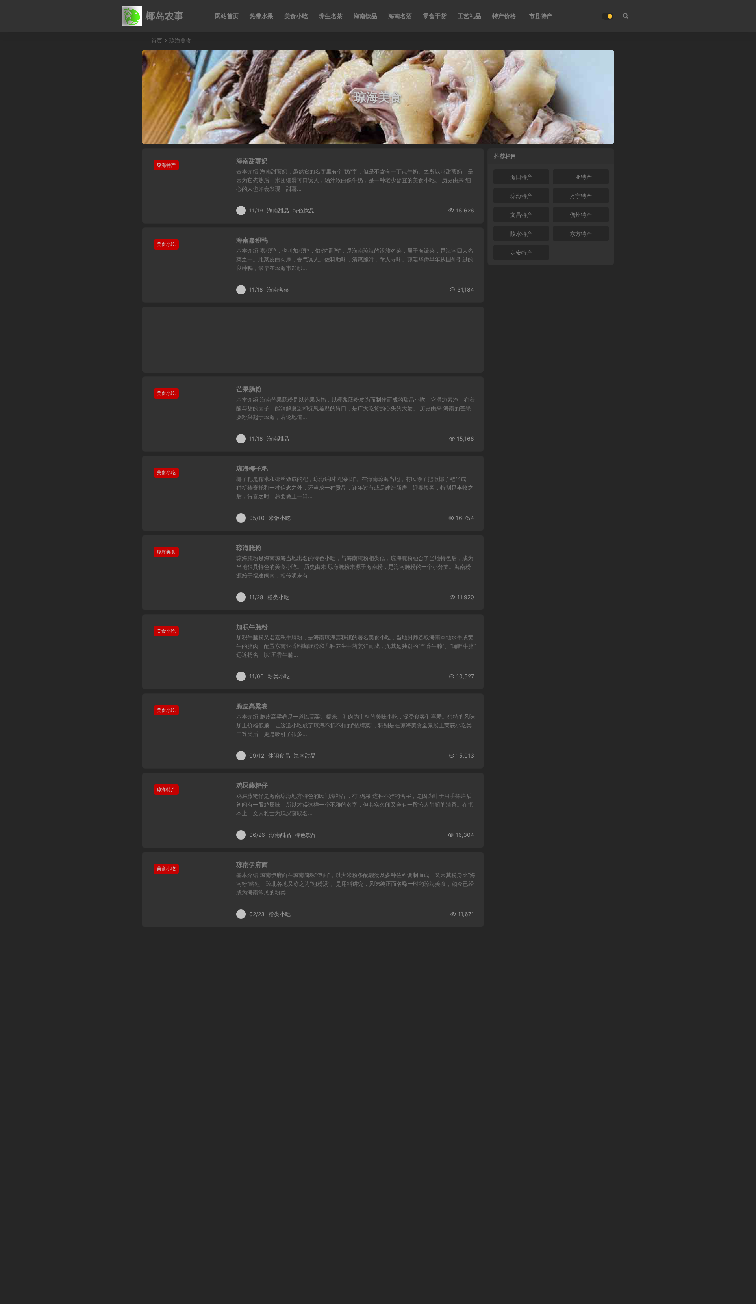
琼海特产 (166, 165)
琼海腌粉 (248, 547)
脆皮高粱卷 (252, 706)
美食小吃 (296, 16)
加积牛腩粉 (252, 627)
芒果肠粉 (248, 389)
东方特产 (581, 233)
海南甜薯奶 (252, 161)
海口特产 (521, 176)
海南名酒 (400, 16)
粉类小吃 (278, 597)
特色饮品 (304, 210)
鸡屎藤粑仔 (252, 785)
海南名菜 (278, 289)
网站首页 (227, 16)
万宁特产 (581, 195)
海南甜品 (278, 210)
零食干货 (435, 16)
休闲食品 (279, 755)
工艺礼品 (469, 16)
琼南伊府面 (252, 864)
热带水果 (261, 16)
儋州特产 (581, 214)
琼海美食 (166, 552)
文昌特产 (521, 214)
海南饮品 (365, 16)
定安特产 (521, 252)
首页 (156, 40)
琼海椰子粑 (252, 468)
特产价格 (504, 16)
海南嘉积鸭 (252, 240)
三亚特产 (581, 176)
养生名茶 (331, 16)
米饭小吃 (280, 517)
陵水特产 (521, 233)
